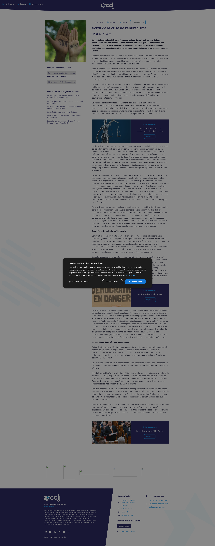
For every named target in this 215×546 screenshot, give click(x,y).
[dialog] (107, 273)
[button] (79, 281)
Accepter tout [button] (135, 281)
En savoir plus (130, 275)
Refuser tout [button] (112, 281)
